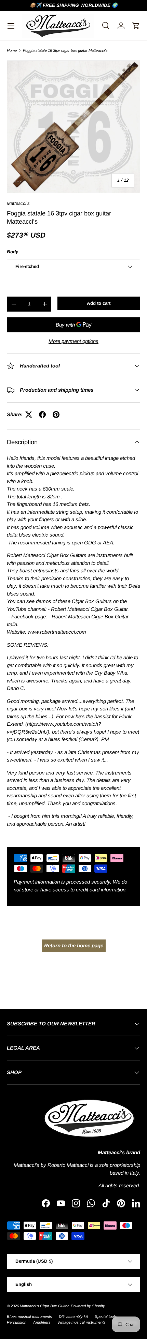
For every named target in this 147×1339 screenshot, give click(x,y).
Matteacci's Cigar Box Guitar (44, 1306)
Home (12, 50)
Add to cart (98, 303)
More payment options (73, 341)
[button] (136, 25)
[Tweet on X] (29, 414)
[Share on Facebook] (42, 414)
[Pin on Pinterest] (56, 414)
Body (12, 251)
